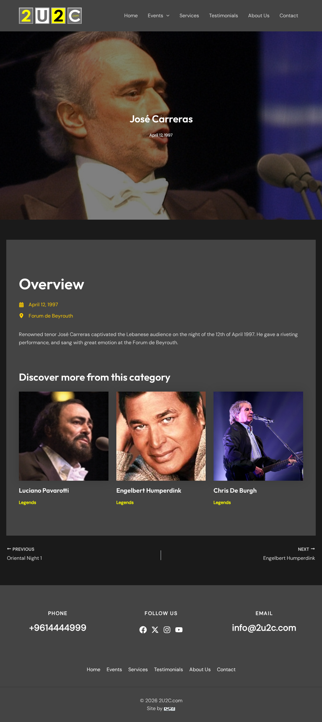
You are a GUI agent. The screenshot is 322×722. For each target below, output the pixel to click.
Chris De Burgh (235, 490)
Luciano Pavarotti (44, 490)
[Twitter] (155, 630)
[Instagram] (167, 630)
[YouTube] (179, 630)
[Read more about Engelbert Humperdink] (161, 435)
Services (189, 15)
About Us (258, 15)
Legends (27, 502)
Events (155, 15)
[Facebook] (143, 630)
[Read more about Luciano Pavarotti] (63, 435)
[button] (166, 15)
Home (131, 15)
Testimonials (223, 15)
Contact (289, 15)
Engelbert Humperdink (148, 490)
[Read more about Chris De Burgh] (258, 435)
